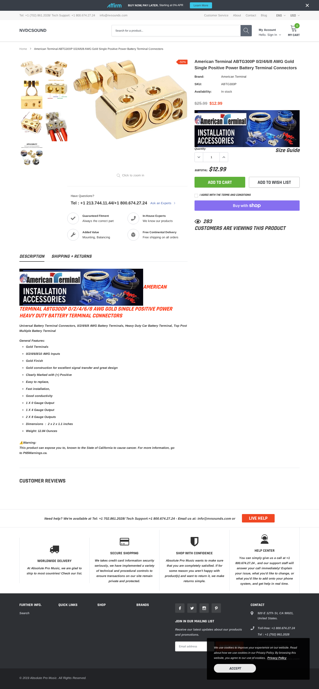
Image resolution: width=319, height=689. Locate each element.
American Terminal (233, 76)
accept (235, 668)
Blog (264, 15)
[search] (246, 30)
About (237, 15)
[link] (32, 68)
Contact (251, 15)
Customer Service (216, 15)
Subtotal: (201, 170)
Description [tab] (31, 256)
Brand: (199, 76)
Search (24, 613)
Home (23, 49)
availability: (203, 91)
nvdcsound (32, 30)
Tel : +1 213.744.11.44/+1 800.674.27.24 (109, 203)
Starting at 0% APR (168, 5)
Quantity (200, 148)
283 (207, 221)
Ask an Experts (161, 203)
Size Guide (287, 150)
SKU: (198, 84)
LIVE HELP (258, 518)
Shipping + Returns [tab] (71, 256)
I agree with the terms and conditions (225, 195)
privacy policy (277, 658)
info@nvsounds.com (114, 15)
